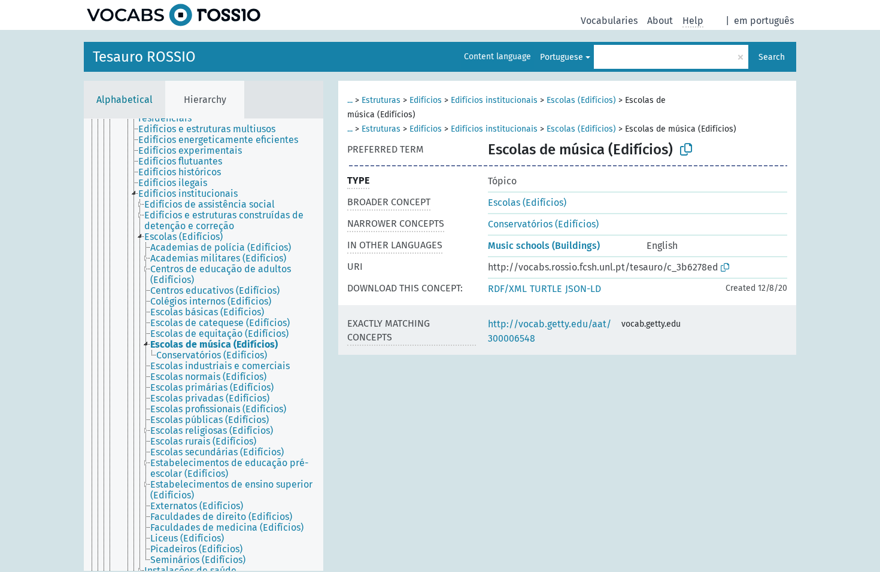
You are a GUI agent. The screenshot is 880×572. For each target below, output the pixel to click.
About (660, 20)
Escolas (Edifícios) (581, 100)
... (350, 100)
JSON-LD (583, 288)
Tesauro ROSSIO (144, 56)
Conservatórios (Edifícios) (543, 224)
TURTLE (546, 288)
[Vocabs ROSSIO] (173, 15)
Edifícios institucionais (494, 100)
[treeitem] (212, 129)
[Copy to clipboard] (686, 150)
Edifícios (425, 100)
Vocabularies (609, 20)
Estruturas (381, 100)
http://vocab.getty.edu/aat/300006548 (549, 331)
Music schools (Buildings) (544, 245)
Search (771, 57)
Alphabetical (124, 99)
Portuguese (561, 57)
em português (764, 20)
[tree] (203, 344)
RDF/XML (507, 288)
